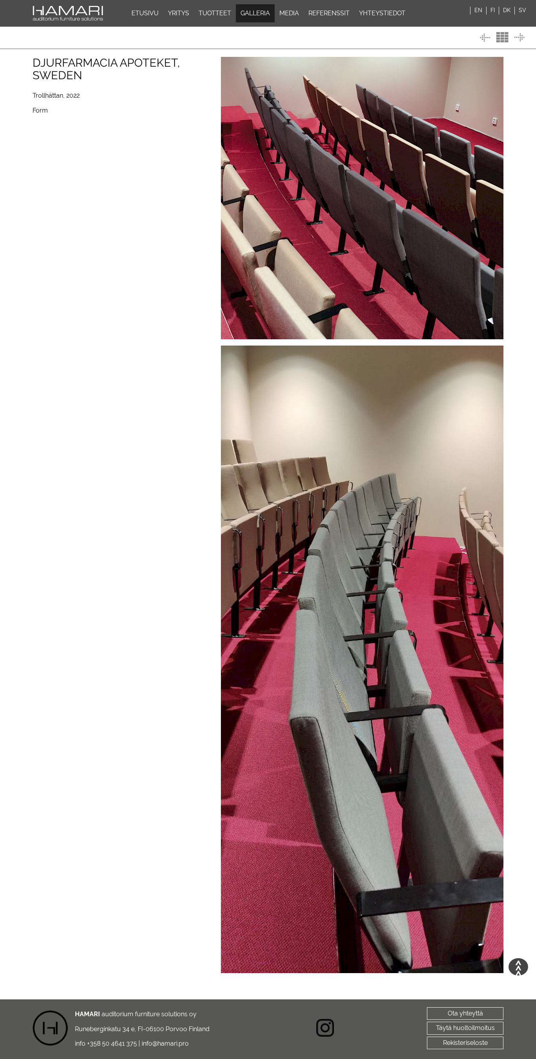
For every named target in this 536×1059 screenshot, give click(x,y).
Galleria (255, 13)
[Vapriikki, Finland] (519, 37)
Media (289, 13)
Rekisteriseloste (465, 1042)
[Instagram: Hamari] (325, 1029)
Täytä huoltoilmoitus (465, 1028)
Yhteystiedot (382, 13)
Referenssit (329, 13)
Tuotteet (215, 13)
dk (506, 10)
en (478, 10)
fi (492, 10)
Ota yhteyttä (465, 1013)
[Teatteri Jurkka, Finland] (485, 37)
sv (522, 10)
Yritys (178, 13)
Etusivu (145, 13)
